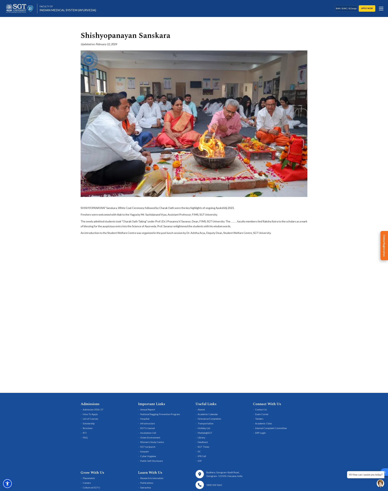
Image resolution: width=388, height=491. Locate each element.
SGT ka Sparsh (147, 446)
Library (201, 437)
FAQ (85, 437)
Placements (89, 478)
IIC (199, 451)
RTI (85, 432)
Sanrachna (145, 487)
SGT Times (203, 446)
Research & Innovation (151, 478)
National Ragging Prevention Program (160, 414)
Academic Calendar (208, 414)
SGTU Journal (147, 428)
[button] (7, 483)
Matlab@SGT (205, 432)
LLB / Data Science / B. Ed (346, 9)
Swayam (144, 451)
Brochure (87, 428)
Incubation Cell (148, 432)
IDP (200, 460)
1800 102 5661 (214, 484)
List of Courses (90, 418)
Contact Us (261, 409)
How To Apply (90, 414)
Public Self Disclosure (151, 460)
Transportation (205, 423)
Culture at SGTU (91, 487)
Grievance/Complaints (209, 418)
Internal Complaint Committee (271, 428)
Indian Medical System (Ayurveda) (68, 8)
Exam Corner (262, 414)
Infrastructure (147, 423)
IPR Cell (202, 456)
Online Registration (384, 245)
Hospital (144, 418)
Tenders (259, 418)
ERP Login (260, 432)
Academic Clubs (263, 423)
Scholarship (89, 423)
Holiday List (204, 428)
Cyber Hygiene (148, 456)
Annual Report (147, 409)
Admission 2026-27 (93, 409)
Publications (146, 482)
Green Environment (150, 437)
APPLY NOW (367, 8)
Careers (87, 482)
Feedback (203, 442)
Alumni (201, 409)
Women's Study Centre (152, 442)
